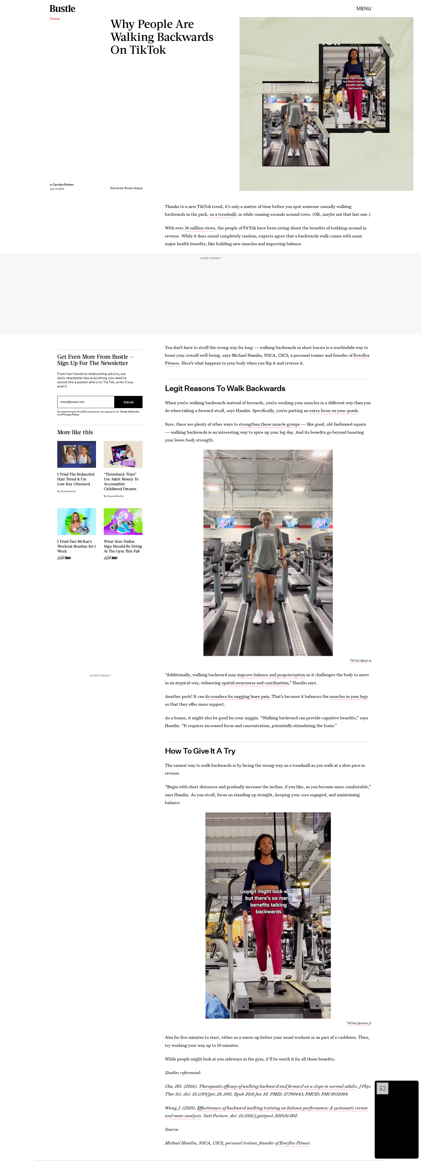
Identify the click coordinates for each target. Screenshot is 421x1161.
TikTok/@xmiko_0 (359, 1023)
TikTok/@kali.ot (360, 660)
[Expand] (380, 1085)
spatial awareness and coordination (255, 682)
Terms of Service (129, 411)
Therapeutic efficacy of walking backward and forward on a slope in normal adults (278, 1086)
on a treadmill (223, 214)
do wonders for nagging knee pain (237, 696)
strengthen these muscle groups (270, 424)
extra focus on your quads (333, 410)
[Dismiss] (413, 1085)
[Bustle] (62, 8)
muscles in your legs (349, 696)
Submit (129, 402)
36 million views (200, 228)
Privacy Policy (70, 414)
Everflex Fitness (294, 1143)
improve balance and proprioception (271, 674)
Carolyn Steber (63, 184)
